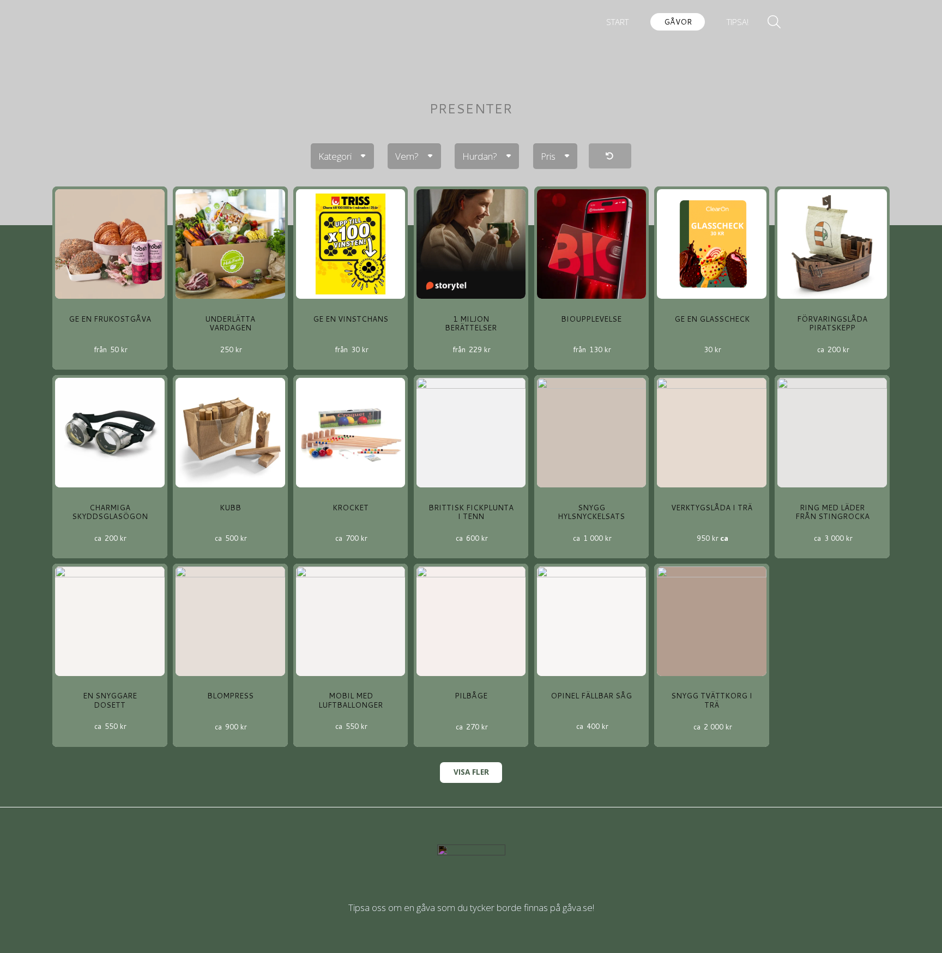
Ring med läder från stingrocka (832, 511)
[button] (699, 21)
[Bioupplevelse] (592, 244)
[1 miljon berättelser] (471, 244)
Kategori (335, 156)
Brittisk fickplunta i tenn (471, 511)
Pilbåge (471, 695)
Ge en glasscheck (712, 318)
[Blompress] (230, 621)
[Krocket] (351, 432)
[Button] (610, 155)
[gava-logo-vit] (470, 28)
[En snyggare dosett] (110, 621)
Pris (548, 156)
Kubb (230, 507)
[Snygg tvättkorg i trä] (711, 621)
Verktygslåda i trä (711, 507)
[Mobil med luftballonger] (351, 621)
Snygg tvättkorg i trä (711, 699)
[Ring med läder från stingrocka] (832, 432)
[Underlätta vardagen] (230, 244)
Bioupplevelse (591, 318)
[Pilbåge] (471, 621)
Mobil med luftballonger (350, 699)
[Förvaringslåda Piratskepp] (832, 244)
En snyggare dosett (110, 699)
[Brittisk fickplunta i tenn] (471, 432)
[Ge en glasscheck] (711, 244)
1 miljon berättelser (471, 323)
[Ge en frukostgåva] (110, 244)
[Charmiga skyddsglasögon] (110, 432)
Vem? (407, 156)
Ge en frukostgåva (110, 318)
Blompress (230, 695)
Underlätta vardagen (230, 323)
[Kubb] (230, 432)
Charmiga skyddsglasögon (110, 511)
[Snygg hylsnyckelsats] (592, 432)
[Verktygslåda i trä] (711, 432)
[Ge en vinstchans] (351, 244)
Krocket (351, 507)
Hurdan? (479, 156)
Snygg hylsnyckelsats (591, 511)
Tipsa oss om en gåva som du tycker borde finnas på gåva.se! (471, 907)
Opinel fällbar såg (591, 695)
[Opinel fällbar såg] (592, 621)
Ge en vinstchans (350, 318)
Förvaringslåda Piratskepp (832, 323)
